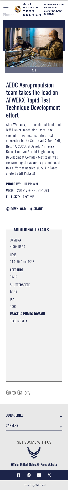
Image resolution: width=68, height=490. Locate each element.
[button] (6, 9)
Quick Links (14, 415)
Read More (18, 321)
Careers (12, 425)
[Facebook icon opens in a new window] (19, 475)
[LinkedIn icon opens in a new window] (39, 475)
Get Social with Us (34, 442)
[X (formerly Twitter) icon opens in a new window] (49, 475)
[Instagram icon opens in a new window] (29, 475)
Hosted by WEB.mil (34, 485)
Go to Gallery (18, 392)
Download (17, 208)
